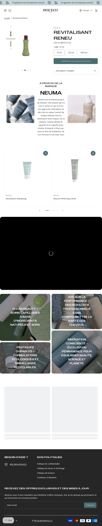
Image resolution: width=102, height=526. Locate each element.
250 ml (71, 52)
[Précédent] (11, 27)
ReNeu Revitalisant (14, 198)
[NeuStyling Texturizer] (74, 171)
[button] (10, 10)
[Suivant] (11, 49)
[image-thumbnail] (11, 34)
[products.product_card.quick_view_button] (45, 153)
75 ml (59, 52)
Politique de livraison (46, 473)
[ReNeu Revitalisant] (27, 171)
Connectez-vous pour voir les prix (75, 61)
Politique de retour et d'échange (51, 468)
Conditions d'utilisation (46, 477)
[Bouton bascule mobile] (5, 10)
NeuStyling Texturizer (62, 198)
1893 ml (83, 52)
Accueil (7, 18)
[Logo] (50, 10)
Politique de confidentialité (48, 464)
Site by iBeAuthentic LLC (43, 520)
